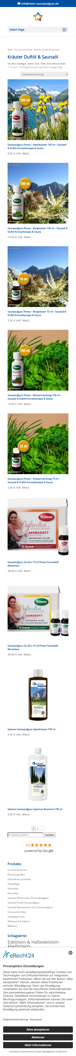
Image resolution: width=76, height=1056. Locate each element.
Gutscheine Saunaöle (19, 879)
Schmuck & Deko (17, 912)
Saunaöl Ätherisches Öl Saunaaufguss (28, 898)
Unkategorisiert (16, 916)
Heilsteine (13, 888)
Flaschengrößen (16, 874)
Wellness (12, 926)
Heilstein (19, 946)
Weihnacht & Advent (19, 921)
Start (10, 49)
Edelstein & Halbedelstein (33, 942)
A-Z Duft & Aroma (23, 49)
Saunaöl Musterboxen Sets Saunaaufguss (30, 907)
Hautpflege (14, 884)
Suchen (49, 835)
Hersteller (13, 893)
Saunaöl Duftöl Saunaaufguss (24, 902)
